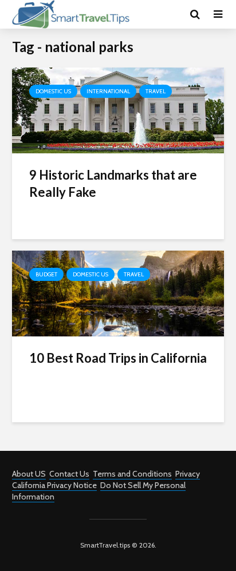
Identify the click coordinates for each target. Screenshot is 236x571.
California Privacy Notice (54, 485)
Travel (155, 91)
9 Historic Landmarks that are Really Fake (113, 183)
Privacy (187, 474)
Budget (46, 274)
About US (29, 474)
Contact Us (69, 474)
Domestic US (53, 91)
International (108, 91)
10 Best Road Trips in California (118, 358)
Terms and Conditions (132, 474)
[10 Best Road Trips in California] (118, 292)
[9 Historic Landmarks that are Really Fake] (118, 109)
